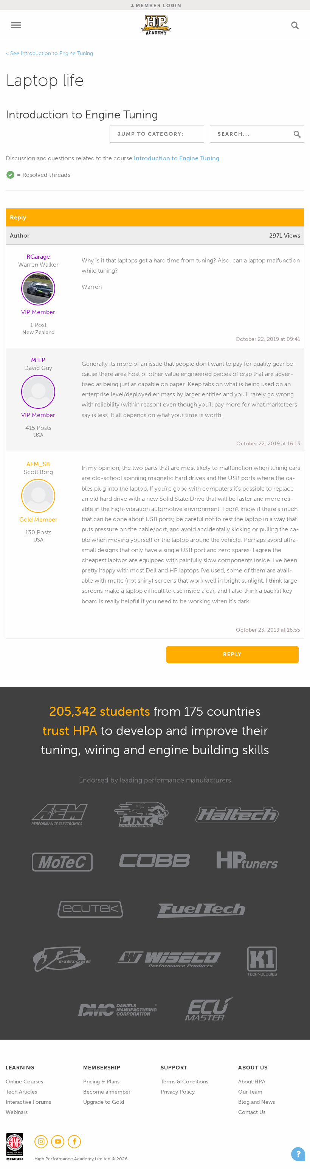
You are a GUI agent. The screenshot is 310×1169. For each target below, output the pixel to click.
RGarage (38, 256)
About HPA (251, 1081)
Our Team (250, 1092)
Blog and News (256, 1102)
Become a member (106, 1092)
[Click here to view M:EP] (38, 393)
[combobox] (157, 134)
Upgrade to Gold (103, 1102)
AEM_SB (38, 464)
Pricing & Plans (101, 1081)
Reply (18, 217)
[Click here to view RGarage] (38, 290)
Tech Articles (21, 1092)
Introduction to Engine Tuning (57, 53)
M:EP (38, 360)
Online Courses (24, 1081)
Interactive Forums (28, 1102)
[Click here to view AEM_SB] (38, 497)
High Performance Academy (156, 25)
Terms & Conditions (184, 1081)
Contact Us (251, 1112)
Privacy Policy (178, 1092)
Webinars (17, 1112)
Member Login (157, 5)
